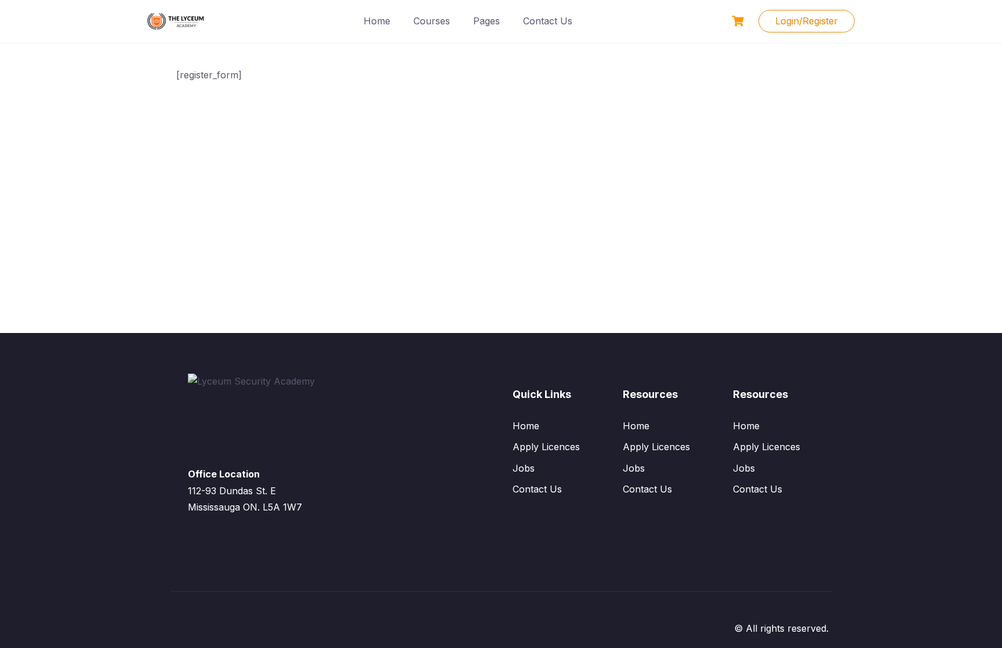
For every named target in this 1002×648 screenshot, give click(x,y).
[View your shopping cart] (739, 21)
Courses (431, 21)
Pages (486, 21)
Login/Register (806, 21)
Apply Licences (546, 446)
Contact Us (547, 21)
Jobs (524, 468)
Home (377, 21)
